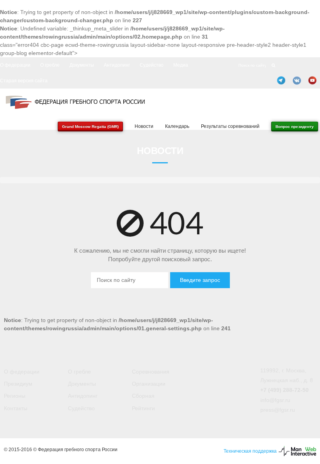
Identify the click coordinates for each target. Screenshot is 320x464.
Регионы (14, 396)
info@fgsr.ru (275, 400)
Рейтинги (143, 408)
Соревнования (150, 371)
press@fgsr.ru (277, 410)
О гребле (50, 65)
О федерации (15, 65)
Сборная (143, 396)
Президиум (18, 384)
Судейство (152, 65)
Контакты (15, 408)
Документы (81, 65)
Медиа (180, 65)
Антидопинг (117, 65)
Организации (148, 384)
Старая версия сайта (24, 80)
